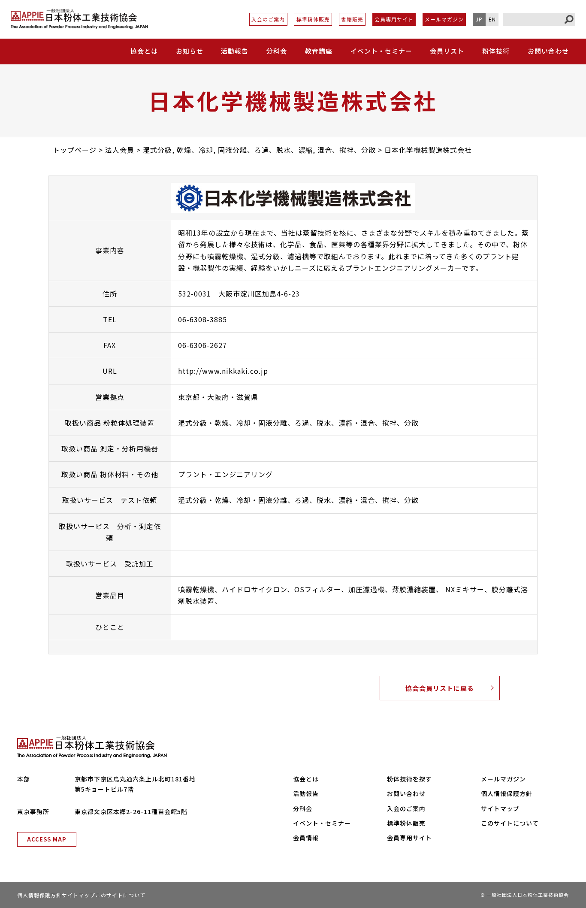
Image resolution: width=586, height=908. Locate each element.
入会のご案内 (268, 19)
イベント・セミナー (381, 50)
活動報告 (234, 50)
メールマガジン (444, 19)
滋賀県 (247, 397)
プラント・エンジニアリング (225, 474)
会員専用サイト (394, 19)
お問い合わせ (548, 50)
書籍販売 (352, 19)
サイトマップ (500, 808)
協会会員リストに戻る (439, 688)
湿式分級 (192, 423)
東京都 (189, 397)
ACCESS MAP (46, 839)
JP (479, 19)
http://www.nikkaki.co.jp (223, 371)
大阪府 (218, 397)
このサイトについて (510, 823)
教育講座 (318, 50)
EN (492, 19)
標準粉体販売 (313, 19)
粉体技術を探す (409, 779)
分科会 (276, 50)
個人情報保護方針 (506, 793)
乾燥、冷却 (232, 423)
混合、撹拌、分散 (389, 423)
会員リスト (447, 50)
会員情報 (306, 837)
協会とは (306, 779)
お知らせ (189, 50)
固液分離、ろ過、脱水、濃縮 (305, 423)
